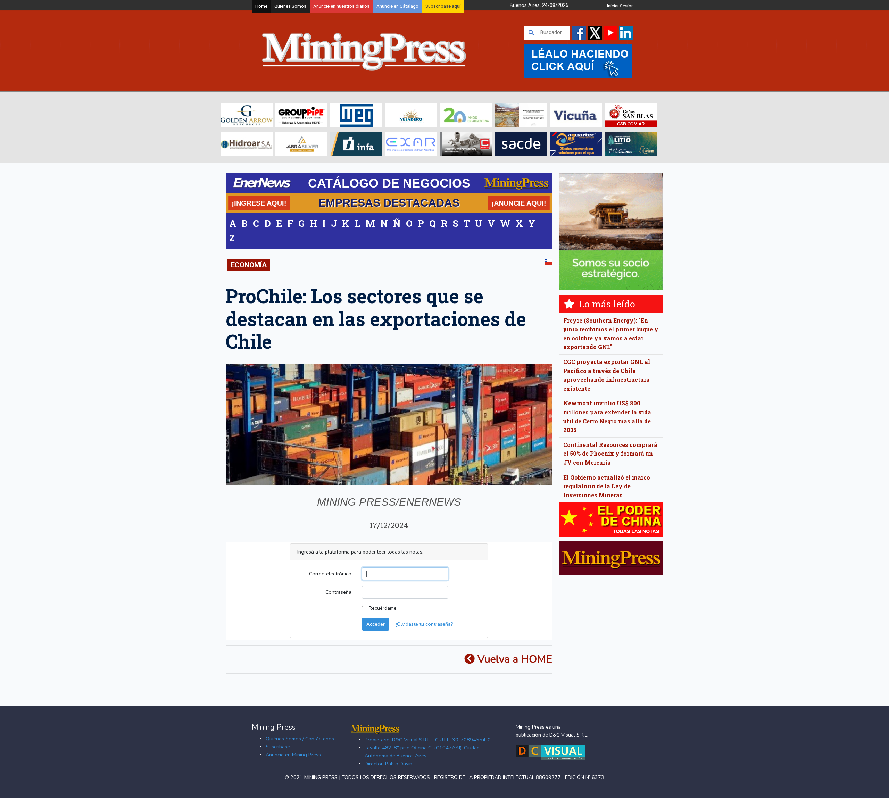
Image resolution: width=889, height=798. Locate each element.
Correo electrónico (330, 573)
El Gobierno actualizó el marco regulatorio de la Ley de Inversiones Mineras (606, 486)
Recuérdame (383, 608)
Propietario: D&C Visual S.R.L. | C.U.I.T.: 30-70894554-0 (428, 739)
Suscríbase (278, 746)
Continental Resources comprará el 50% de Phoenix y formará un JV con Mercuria (610, 453)
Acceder (375, 624)
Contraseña (338, 592)
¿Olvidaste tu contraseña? (424, 624)
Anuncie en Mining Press (293, 754)
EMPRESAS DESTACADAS (388, 203)
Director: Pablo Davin (388, 763)
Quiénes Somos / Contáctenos (300, 738)
